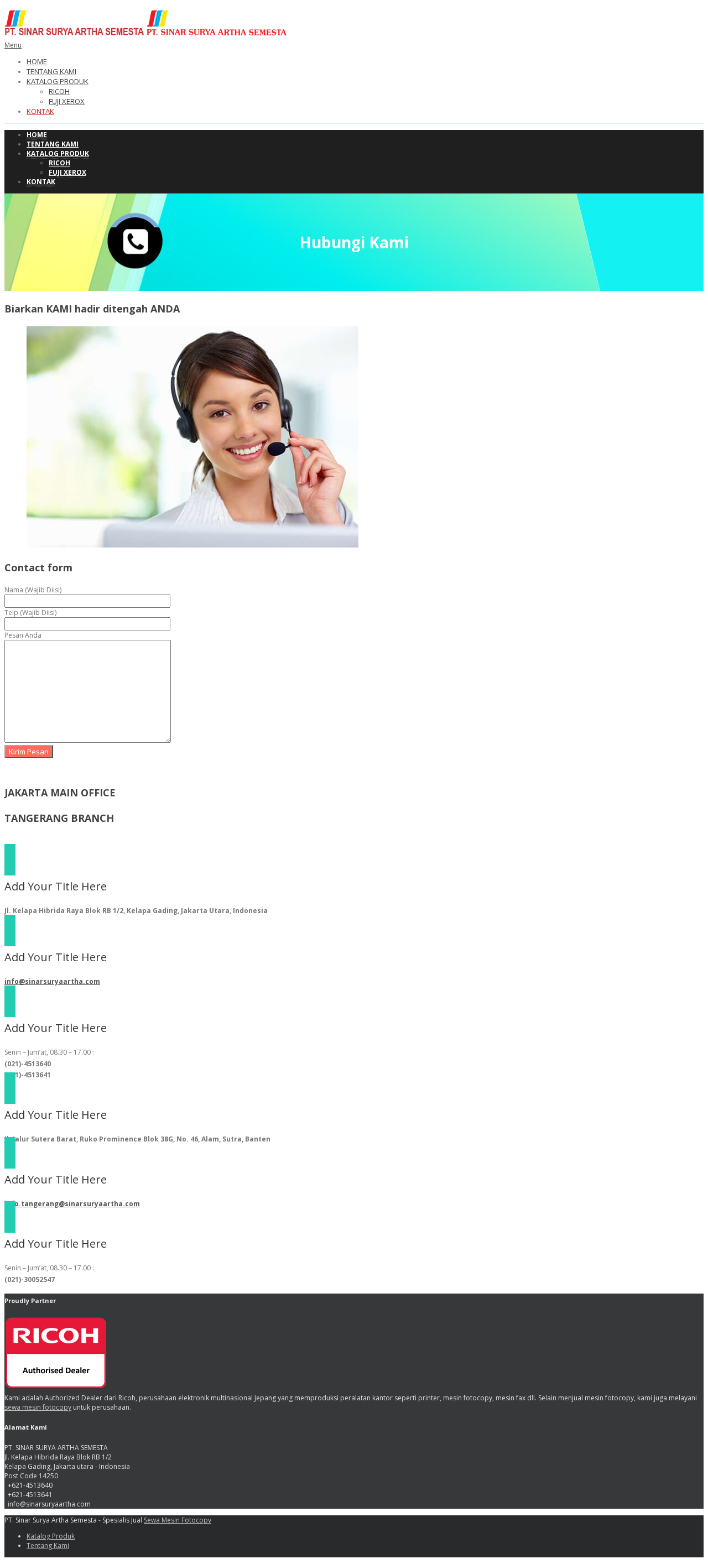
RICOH (59, 91)
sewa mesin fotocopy (37, 1407)
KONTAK (40, 111)
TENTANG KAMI (51, 71)
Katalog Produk (51, 1536)
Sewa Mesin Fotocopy (177, 1520)
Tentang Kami (48, 1545)
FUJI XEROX (67, 101)
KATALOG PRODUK (57, 81)
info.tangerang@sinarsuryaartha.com (72, 1203)
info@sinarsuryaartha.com (52, 981)
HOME (37, 61)
